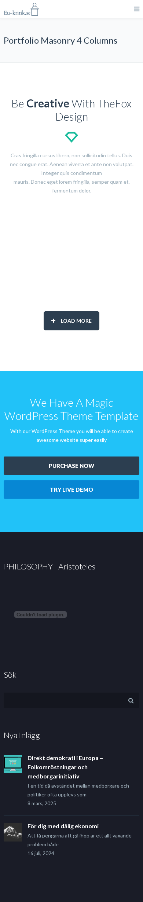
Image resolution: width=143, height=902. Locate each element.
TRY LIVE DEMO (71, 489)
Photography (73, 244)
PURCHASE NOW (71, 465)
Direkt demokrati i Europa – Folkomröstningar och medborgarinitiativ (65, 767)
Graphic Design (73, 231)
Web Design (73, 257)
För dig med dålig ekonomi (63, 825)
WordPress (73, 269)
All (73, 218)
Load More (76, 321)
